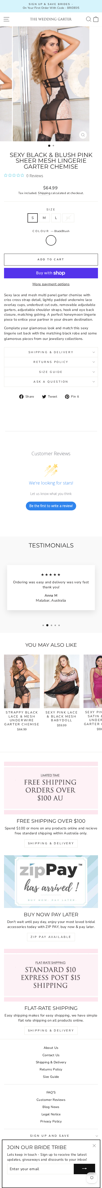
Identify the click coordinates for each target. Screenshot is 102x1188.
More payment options (51, 284)
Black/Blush (51, 240)
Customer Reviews (51, 1100)
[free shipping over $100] (51, 788)
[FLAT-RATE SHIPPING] (51, 975)
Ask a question (50, 382)
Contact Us (51, 1055)
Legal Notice (51, 1114)
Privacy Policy (51, 1121)
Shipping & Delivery (51, 352)
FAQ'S (51, 1092)
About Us (51, 1047)
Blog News (50, 1107)
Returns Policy (50, 362)
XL (68, 217)
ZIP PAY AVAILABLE (51, 937)
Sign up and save (50, 1136)
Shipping (44, 193)
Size (51, 209)
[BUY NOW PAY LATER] (51, 881)
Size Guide (51, 372)
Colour (51, 231)
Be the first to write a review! (51, 506)
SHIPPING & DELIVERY (51, 843)
